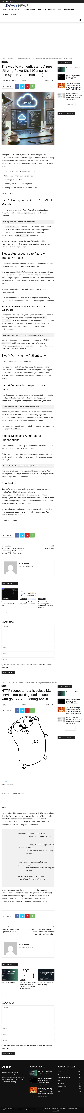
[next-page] (6, 612)
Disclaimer (63, 1109)
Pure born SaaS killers (73, 68)
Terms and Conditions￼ (51, 1111)
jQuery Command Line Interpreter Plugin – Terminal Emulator (73, 77)
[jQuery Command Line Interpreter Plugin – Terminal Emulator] (61, 77)
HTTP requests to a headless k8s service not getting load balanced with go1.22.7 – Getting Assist (13, 551)
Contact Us (47, 1109)
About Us (55, 1109)
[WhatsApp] (32, 86)
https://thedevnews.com (26, 566)
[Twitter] (22, 86)
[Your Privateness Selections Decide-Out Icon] (10, 594)
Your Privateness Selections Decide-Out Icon (8, 603)
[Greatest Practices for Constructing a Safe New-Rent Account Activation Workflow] (46, 594)
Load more (69, 105)
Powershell (10, 59)
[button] (79, 19)
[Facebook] (17, 86)
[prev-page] (3, 612)
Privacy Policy (72, 1109)
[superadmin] (3, 81)
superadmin (10, 80)
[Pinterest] (27, 86)
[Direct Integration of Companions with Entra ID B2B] (28, 594)
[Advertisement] (42, 39)
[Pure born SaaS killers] (61, 69)
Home (3, 59)
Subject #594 (49, 549)
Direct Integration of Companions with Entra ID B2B (27, 603)
